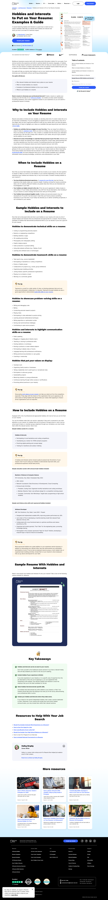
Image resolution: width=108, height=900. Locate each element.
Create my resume (70, 841)
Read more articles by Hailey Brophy (32, 757)
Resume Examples (16, 857)
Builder (31, 3)
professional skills (17, 152)
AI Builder (14, 8)
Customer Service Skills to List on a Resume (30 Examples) (80, 819)
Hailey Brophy (21, 34)
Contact (89, 851)
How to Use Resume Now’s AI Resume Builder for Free (26, 820)
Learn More (14, 895)
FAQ (88, 857)
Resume (38, 3)
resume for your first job (46, 180)
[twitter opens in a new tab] (94, 841)
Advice (59, 3)
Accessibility (90, 860)
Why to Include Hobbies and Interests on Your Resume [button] (83, 64)
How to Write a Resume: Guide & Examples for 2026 (27, 791)
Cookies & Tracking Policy (73, 866)
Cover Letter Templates (36, 854)
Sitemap (70, 869)
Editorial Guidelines (72, 857)
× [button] (32, 889)
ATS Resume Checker (16, 860)
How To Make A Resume (17, 863)
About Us (70, 851)
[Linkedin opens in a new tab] (64, 746)
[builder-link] (76, 33)
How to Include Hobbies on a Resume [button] (81, 75)
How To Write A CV (54, 857)
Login (78, 3)
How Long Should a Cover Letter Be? (24, 730)
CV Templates (53, 851)
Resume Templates (16, 854)
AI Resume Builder (36, 98)
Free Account (90, 3)
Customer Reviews (72, 854)
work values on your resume (30, 394)
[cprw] (28, 882)
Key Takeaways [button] (75, 81)
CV (44, 3)
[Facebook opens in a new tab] (82, 841)
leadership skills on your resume (43, 292)
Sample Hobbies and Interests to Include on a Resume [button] (83, 71)
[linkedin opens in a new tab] (90, 841)
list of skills (16, 126)
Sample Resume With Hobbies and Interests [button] (83, 78)
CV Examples (52, 854)
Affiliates (89, 863)
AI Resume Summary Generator (19, 866)
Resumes (29, 8)
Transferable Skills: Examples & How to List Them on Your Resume (79, 791)
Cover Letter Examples (36, 857)
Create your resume (23, 40)
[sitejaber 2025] (37, 882)
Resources (67, 3)
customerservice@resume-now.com (69, 882)
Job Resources (22, 8)
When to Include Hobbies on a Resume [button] (81, 68)
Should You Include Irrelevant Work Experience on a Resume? (31, 725)
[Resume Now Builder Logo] (13, 841)
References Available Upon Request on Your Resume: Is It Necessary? (54, 819)
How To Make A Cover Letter (37, 860)
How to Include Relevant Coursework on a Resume (28, 737)
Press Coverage (90, 866)
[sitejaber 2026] (46, 882)
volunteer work (28, 131)
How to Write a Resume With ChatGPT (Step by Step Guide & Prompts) (53, 792)
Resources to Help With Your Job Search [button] (81, 84)
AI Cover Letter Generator (36, 851)
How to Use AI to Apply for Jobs (23, 727)
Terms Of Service (72, 863)
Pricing (88, 854)
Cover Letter (51, 3)
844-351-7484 (65, 880)
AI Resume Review (16, 872)
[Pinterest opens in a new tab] (86, 841)
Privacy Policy (71, 860)
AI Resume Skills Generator (18, 869)
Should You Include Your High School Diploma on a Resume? (31, 732)
